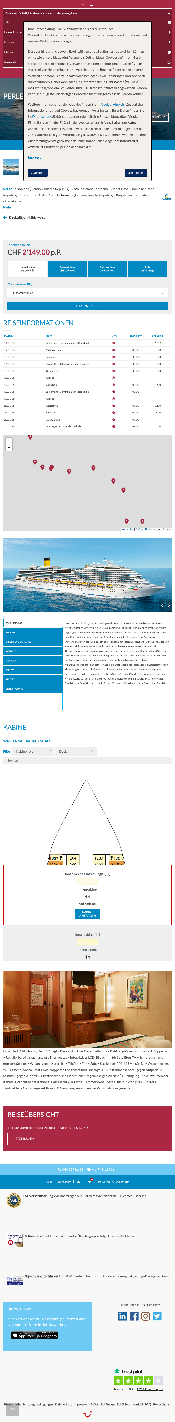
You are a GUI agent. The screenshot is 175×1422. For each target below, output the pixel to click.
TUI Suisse (123, 1404)
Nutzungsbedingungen (38, 1404)
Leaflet (129, 529)
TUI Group (108, 1404)
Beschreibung (14, 623)
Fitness (10, 670)
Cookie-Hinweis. (112, 104)
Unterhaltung (14, 688)
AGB (49, 1181)
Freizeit (10, 679)
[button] (52, 468)
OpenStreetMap (147, 529)
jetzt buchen (24, 1138)
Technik (10, 632)
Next (169, 605)
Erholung (12, 660)
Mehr (7, 207)
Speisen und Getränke (18, 641)
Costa (87, 575)
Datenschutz (63, 1404)
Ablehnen (37, 172)
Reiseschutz (161, 1404)
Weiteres (11, 651)
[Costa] (87, 575)
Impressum (64, 1181)
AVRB (95, 1404)
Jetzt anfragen (87, 306)
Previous (162, 605)
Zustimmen (136, 172)
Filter (7, 751)
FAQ (148, 1404)
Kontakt (137, 1404)
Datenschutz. (42, 116)
